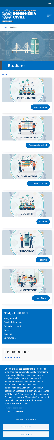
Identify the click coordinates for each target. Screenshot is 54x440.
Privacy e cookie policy (14, 408)
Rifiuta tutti (26, 427)
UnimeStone (41, 298)
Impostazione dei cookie (26, 419)
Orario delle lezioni (37, 145)
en (49, 3)
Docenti (43, 221)
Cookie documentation (14, 411)
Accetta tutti (26, 434)
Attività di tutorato (12, 357)
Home (4, 27)
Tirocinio (43, 260)
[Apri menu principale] (48, 15)
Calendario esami (38, 183)
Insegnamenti (40, 107)
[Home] (8, 15)
